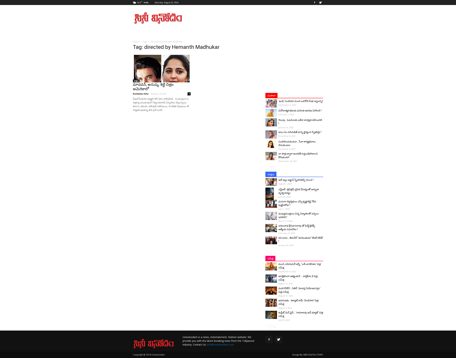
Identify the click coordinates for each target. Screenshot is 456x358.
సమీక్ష (270, 258)
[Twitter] (320, 2)
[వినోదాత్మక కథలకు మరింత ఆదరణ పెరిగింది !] (271, 113)
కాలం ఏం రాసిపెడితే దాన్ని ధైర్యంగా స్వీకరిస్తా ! (299, 132)
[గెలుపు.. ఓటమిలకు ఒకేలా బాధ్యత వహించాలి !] (271, 122)
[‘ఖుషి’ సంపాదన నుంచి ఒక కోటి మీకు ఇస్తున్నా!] (271, 103)
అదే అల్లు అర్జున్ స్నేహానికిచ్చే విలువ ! (296, 179)
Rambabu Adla (141, 93)
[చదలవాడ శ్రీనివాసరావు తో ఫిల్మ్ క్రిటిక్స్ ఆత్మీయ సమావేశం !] (271, 228)
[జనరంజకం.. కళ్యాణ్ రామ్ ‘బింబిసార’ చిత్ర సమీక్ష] (271, 303)
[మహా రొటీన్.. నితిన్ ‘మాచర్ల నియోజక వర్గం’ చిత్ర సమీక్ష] (271, 291)
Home (136, 41)
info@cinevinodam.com (220, 344)
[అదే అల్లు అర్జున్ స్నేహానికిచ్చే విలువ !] (271, 182)
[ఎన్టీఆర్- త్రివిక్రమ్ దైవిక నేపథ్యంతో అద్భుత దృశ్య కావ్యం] (271, 194)
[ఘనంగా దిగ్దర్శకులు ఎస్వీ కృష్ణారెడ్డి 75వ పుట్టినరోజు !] (271, 204)
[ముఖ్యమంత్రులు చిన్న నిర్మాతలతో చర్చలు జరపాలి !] (271, 216)
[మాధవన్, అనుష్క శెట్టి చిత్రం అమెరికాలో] (162, 68)
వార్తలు (136, 81)
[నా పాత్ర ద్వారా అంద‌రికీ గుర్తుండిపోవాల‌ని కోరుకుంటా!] (271, 156)
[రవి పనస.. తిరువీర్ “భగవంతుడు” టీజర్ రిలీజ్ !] (271, 240)
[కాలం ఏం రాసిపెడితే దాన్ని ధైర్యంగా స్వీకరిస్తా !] (271, 134)
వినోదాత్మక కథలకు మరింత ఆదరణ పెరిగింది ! (300, 110)
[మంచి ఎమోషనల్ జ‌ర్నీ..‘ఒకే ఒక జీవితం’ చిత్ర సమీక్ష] (271, 266)
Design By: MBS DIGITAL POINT (307, 354)
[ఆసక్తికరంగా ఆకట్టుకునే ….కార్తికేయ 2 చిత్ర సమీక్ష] (271, 278)
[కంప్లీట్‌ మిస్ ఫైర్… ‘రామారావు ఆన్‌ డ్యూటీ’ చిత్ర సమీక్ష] (271, 315)
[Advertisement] (258, 18)
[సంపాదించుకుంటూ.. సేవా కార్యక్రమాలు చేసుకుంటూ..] (271, 144)
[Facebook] (314, 2)
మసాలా (271, 95)
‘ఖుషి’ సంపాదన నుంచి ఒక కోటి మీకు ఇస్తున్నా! (300, 101)
